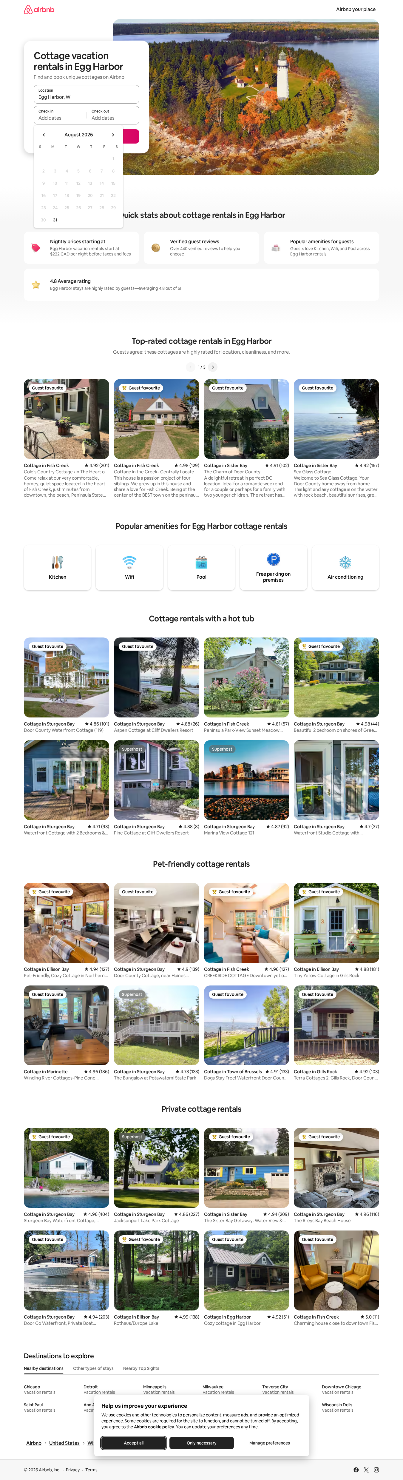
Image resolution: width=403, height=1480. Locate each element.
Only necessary (202, 1443)
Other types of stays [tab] (93, 1368)
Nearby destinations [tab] (44, 1368)
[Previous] (190, 367)
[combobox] (86, 97)
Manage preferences (269, 1443)
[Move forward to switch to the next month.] (113, 135)
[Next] (212, 367)
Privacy (73, 1470)
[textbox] (60, 117)
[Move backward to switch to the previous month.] (44, 135)
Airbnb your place (356, 9)
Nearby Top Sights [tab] (141, 1368)
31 (55, 220)
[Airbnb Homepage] (39, 9)
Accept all (133, 1443)
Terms (91, 1470)
